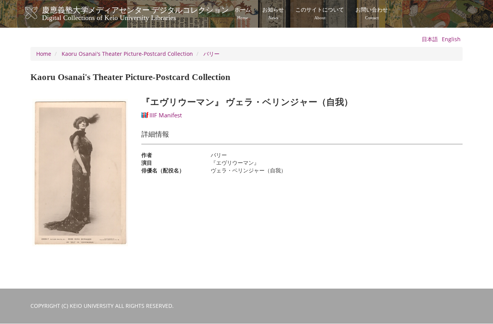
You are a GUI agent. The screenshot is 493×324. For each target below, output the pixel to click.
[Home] (39, 13)
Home (43, 53)
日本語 (430, 39)
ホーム (243, 13)
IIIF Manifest (165, 115)
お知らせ (273, 13)
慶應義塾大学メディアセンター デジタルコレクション (135, 13)
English (451, 39)
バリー (211, 53)
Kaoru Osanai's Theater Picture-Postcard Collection (127, 53)
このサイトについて (319, 13)
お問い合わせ (371, 13)
